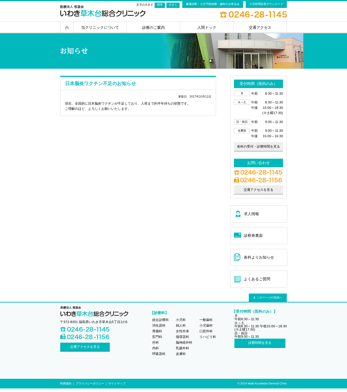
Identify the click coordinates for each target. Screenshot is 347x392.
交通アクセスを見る (85, 347)
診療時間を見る (259, 343)
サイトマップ (116, 383)
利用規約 (66, 383)
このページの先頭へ (269, 297)
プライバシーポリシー (90, 383)
